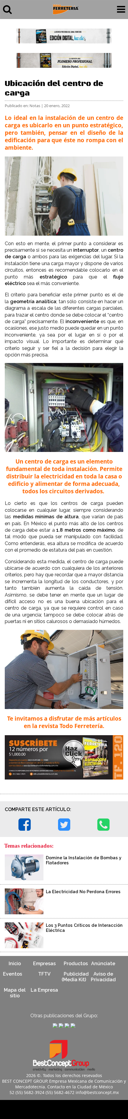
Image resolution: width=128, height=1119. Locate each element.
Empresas (44, 963)
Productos (76, 963)
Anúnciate (103, 963)
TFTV (44, 974)
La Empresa (44, 990)
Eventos (12, 974)
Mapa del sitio (15, 993)
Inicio (15, 963)
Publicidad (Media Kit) (75, 976)
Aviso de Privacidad (103, 976)
